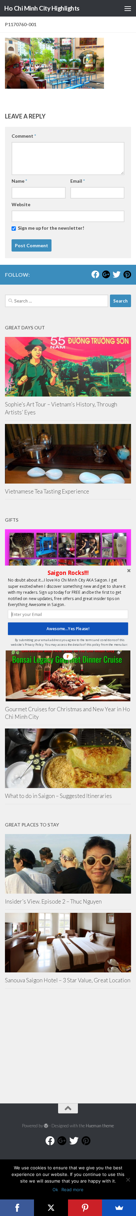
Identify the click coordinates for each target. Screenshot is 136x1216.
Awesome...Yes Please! (68, 628)
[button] (68, 573)
